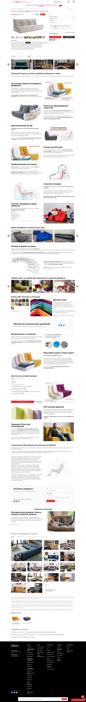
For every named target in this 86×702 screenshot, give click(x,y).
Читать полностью (14, 524)
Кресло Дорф (29, 677)
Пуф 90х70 (13, 44)
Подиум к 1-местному (15, 46)
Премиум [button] (23, 378)
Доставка (58, 657)
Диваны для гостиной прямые (17, 632)
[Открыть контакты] (82, 696)
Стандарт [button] (13, 378)
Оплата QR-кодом (40, 648)
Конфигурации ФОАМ (51, 652)
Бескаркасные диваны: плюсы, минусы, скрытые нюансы (26, 513)
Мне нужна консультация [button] (70, 32)
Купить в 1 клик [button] (69, 37)
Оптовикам (59, 646)
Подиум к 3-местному (30, 46)
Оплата (38, 644)
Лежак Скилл (29, 664)
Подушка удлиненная (25, 44)
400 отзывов (21, 14)
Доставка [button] (45, 56)
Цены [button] (33, 56)
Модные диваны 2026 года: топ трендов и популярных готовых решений (40, 632)
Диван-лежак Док (30, 662)
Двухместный (22, 42)
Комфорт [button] (18, 378)
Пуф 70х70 (40, 42)
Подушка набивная (33, 44)
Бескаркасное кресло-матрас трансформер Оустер (31, 649)
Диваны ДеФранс (30, 652)
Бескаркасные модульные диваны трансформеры (30, 659)
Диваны (68, 646)
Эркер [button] (42, 536)
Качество (48, 658)
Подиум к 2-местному (23, 46)
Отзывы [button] (28, 56)
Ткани (48, 646)
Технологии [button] (13, 56)
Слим (12, 42)
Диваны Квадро (29, 656)
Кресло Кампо (29, 675)
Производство (50, 644)
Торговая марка (59, 655)
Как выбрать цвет (50, 654)
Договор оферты (40, 650)
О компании (59, 644)
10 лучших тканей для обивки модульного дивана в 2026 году (24, 634)
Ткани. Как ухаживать (50, 656)
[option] (21, 64)
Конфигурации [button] (39, 56)
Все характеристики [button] (53, 22)
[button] (24, 613)
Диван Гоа (29, 681)
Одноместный (17, 42)
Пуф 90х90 (45, 42)
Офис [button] (47, 536)
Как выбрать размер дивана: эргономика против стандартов (50, 634)
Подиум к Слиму (39, 44)
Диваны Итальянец (30, 654)
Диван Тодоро (29, 686)
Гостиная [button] (12, 536)
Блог (48, 648)
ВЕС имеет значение (50, 662)
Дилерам (58, 651)
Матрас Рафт (29, 646)
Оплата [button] (50, 56)
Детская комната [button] (36, 536)
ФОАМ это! (49, 650)
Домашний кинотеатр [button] (20, 536)
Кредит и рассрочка (40, 646)
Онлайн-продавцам (60, 653)
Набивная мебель (50, 660)
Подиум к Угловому (38, 46)
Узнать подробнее (39, 699)
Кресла (68, 648)
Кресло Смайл (29, 679)
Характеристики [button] (21, 56)
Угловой (32, 42)
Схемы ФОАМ (49, 664)
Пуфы (28, 690)
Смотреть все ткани (15, 310)
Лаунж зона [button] (29, 536)
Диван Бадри (29, 688)
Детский (36, 42)
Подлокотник (18, 44)
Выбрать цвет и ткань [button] (55, 37)
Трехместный (28, 42)
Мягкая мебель (70, 644)
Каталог (28, 644)
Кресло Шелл (29, 666)
